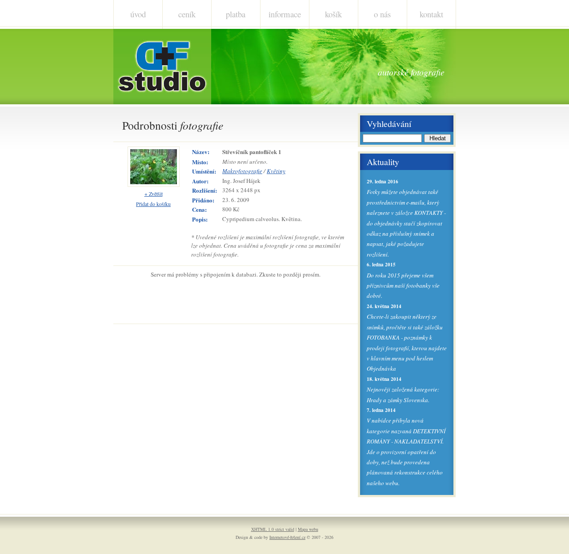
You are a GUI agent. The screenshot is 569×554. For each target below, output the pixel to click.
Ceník (187, 14)
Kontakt (431, 14)
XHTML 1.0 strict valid (272, 529)
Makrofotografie (242, 171)
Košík (333, 14)
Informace (284, 14)
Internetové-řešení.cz (287, 537)
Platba (235, 14)
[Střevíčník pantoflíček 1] (154, 185)
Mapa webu (308, 529)
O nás (382, 14)
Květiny (276, 171)
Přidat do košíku (153, 204)
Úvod (138, 14)
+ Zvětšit (153, 193)
